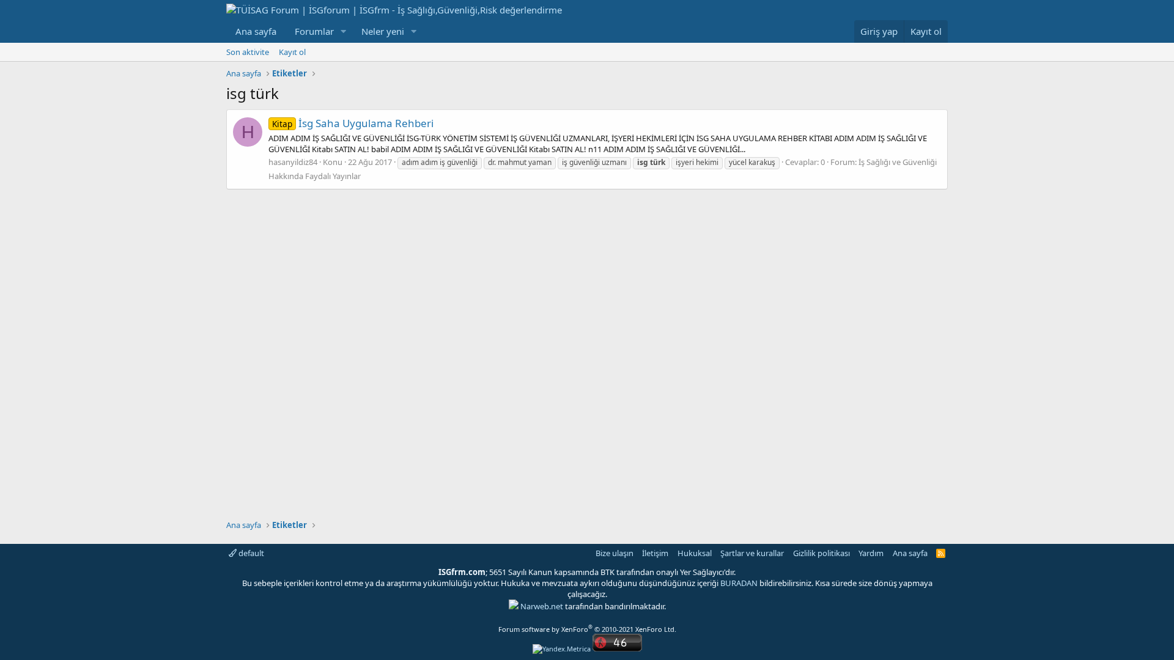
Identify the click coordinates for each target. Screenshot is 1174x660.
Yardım (871, 553)
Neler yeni (382, 31)
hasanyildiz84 (292, 161)
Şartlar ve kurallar (752, 553)
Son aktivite (247, 51)
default (250, 553)
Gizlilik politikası (821, 553)
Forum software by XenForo (587, 629)
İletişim (655, 553)
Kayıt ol (292, 51)
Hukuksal (694, 553)
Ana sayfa (255, 31)
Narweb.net (541, 606)
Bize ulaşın (614, 553)
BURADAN (739, 583)
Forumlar (314, 31)
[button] (343, 31)
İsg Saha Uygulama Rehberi (353, 123)
